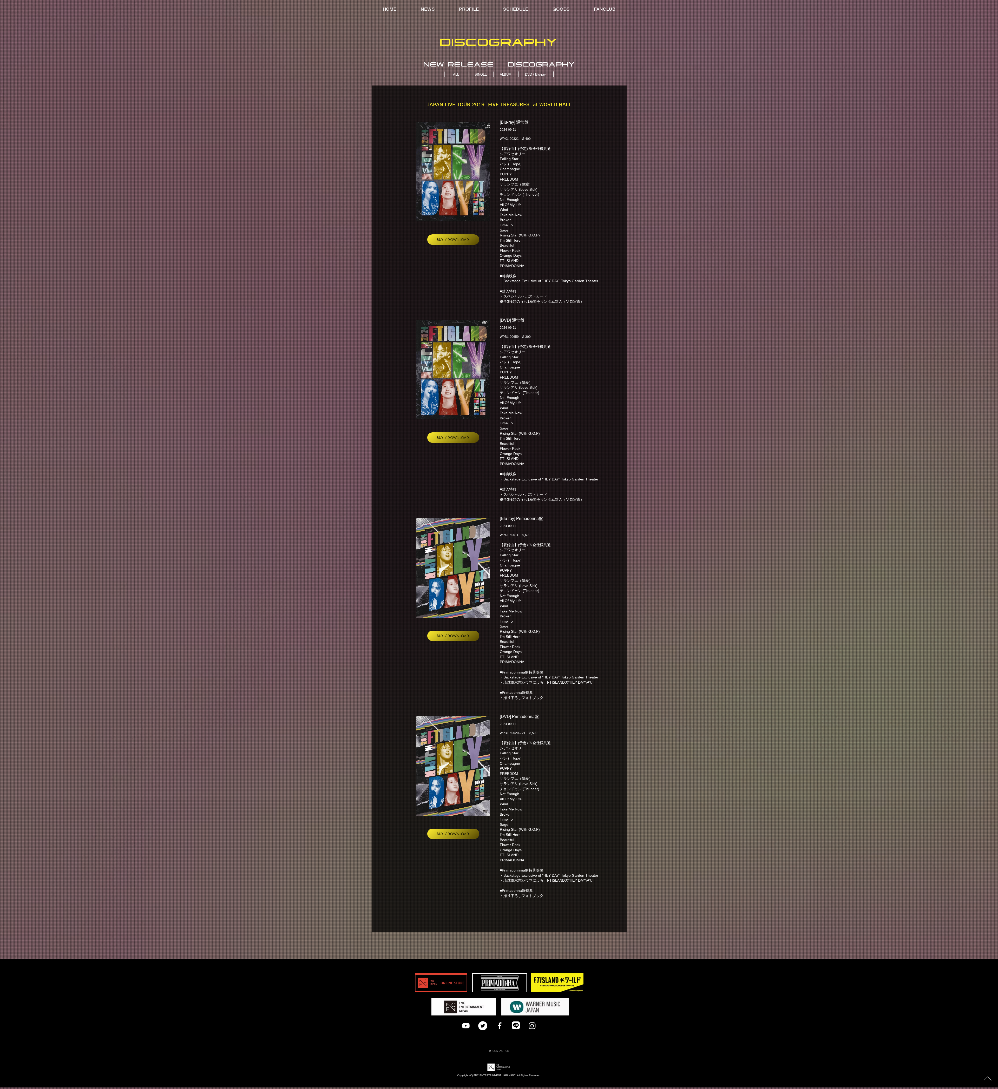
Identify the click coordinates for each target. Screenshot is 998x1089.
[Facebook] (499, 1025)
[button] (604, 9)
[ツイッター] (482, 1025)
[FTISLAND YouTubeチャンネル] (465, 1025)
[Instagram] (532, 1025)
